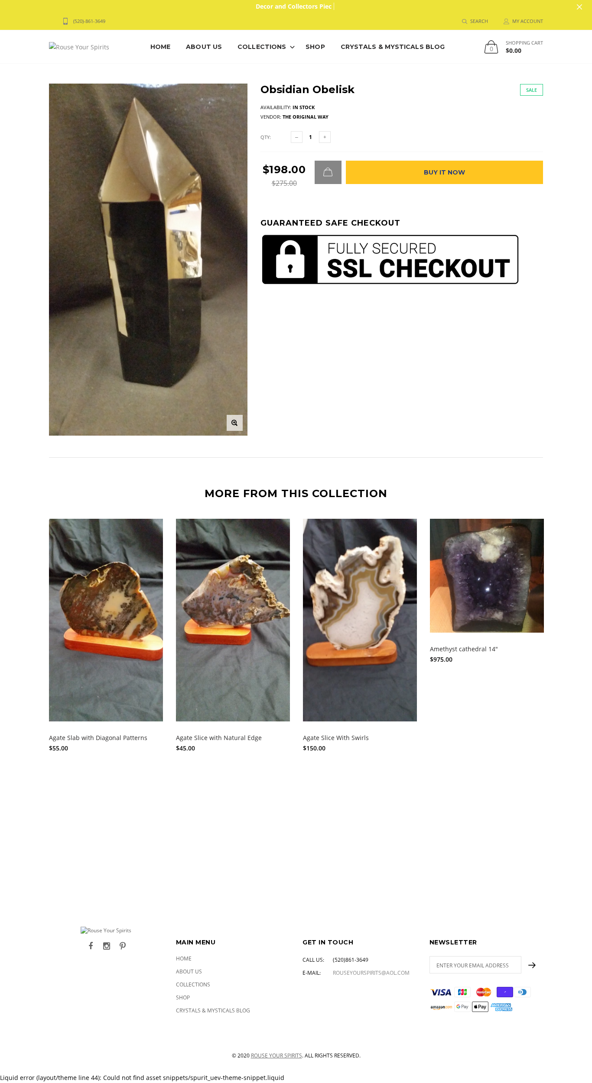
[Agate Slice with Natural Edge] (233, 620)
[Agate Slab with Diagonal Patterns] (106, 620)
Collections (261, 47)
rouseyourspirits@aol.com (371, 972)
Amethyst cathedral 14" (464, 649)
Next (561, 692)
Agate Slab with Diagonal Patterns (98, 738)
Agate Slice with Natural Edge (219, 738)
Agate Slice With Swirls (336, 738)
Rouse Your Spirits (276, 1055)
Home (160, 47)
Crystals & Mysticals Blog (393, 47)
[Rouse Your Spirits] (106, 930)
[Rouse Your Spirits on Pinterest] (122, 946)
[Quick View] (150, 530)
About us (204, 47)
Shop (315, 47)
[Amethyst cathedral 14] (487, 576)
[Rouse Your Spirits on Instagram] (106, 946)
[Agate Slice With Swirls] (360, 620)
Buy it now (444, 172)
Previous (30, 692)
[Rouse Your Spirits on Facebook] (90, 946)
